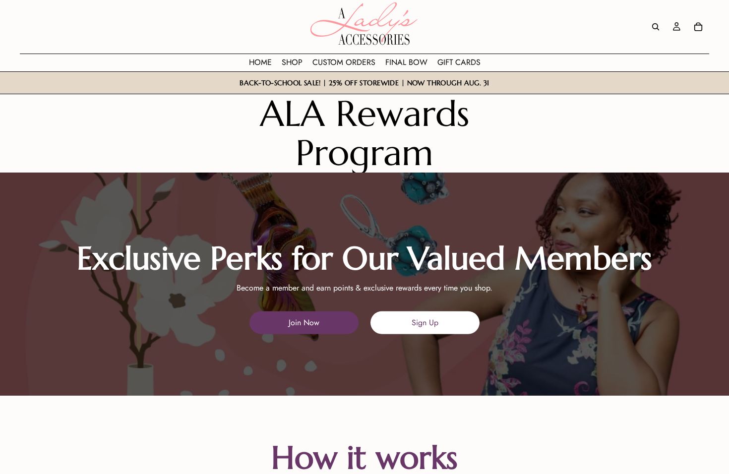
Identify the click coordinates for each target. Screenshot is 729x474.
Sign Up (425, 322)
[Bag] (698, 27)
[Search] (656, 27)
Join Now (304, 322)
